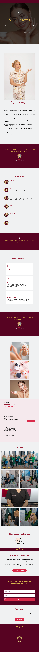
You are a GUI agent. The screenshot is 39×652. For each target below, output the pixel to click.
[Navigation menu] (37, 1)
